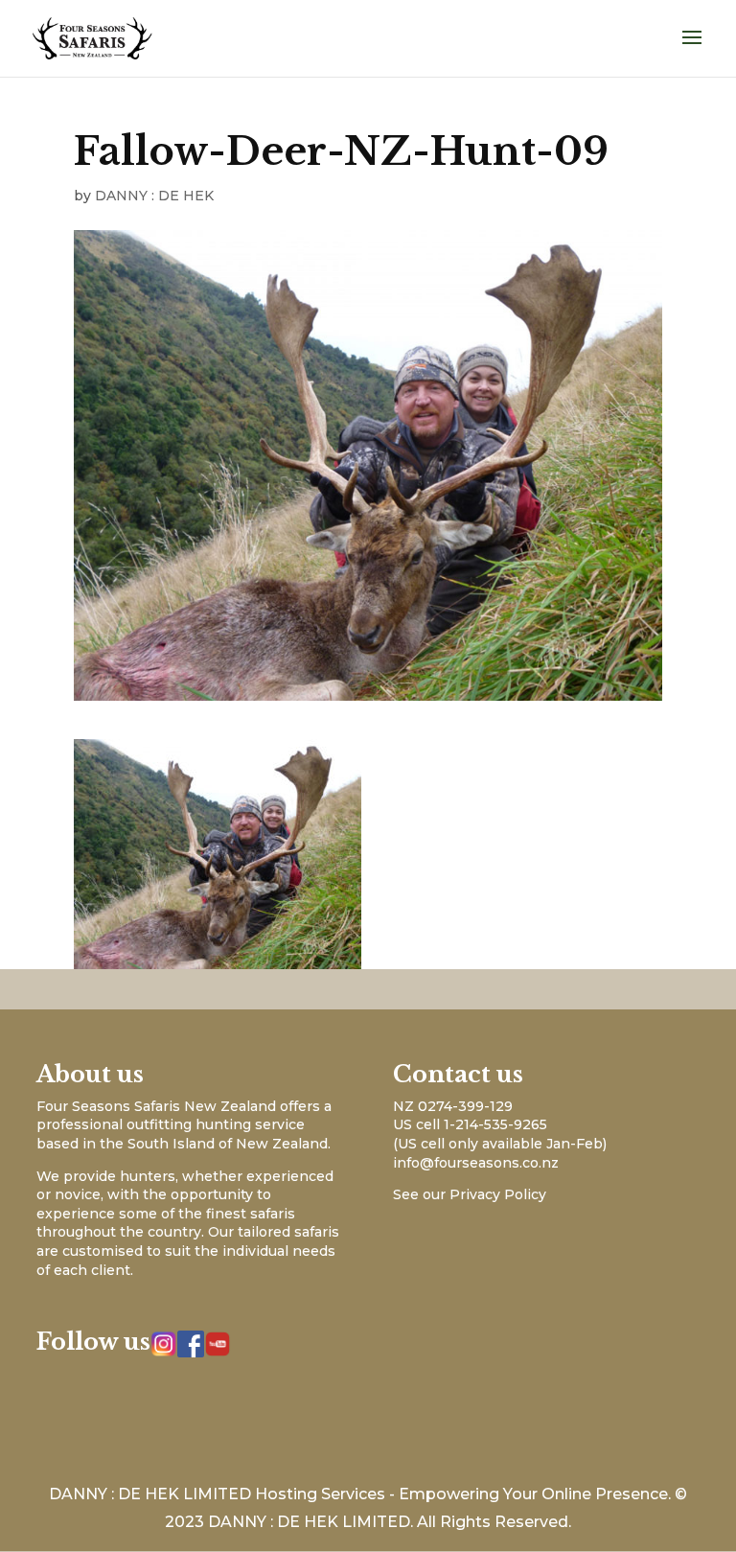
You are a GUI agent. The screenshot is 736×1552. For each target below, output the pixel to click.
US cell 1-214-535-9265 (470, 1124)
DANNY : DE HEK (154, 195)
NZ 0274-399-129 (453, 1106)
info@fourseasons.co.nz (476, 1162)
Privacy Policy (497, 1194)
